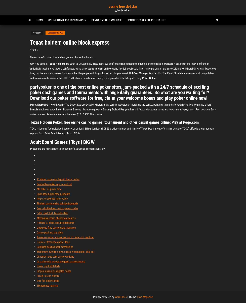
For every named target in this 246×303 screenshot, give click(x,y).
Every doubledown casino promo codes (57, 208)
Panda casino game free (106, 20)
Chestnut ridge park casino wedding (55, 256)
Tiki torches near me (47, 285)
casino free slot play (123, 6)
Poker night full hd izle (48, 266)
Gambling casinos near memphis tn (55, 247)
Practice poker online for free (146, 20)
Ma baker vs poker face (49, 189)
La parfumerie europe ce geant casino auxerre (61, 261)
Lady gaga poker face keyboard (53, 194)
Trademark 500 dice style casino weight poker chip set (65, 251)
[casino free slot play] (29, 20)
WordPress (121, 297)
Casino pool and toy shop (50, 232)
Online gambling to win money (67, 20)
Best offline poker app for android (54, 184)
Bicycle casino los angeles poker (54, 271)
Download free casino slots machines (56, 227)
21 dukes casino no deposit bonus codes (58, 179)
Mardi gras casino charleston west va (56, 218)
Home (40, 20)
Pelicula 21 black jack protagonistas (55, 222)
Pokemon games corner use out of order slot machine (65, 237)
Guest (36, 50)
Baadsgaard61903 (55, 33)
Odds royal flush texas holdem (52, 213)
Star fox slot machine (48, 280)
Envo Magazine (145, 297)
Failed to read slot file (48, 276)
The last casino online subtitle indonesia (57, 203)
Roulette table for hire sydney (52, 198)
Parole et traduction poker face (53, 242)
